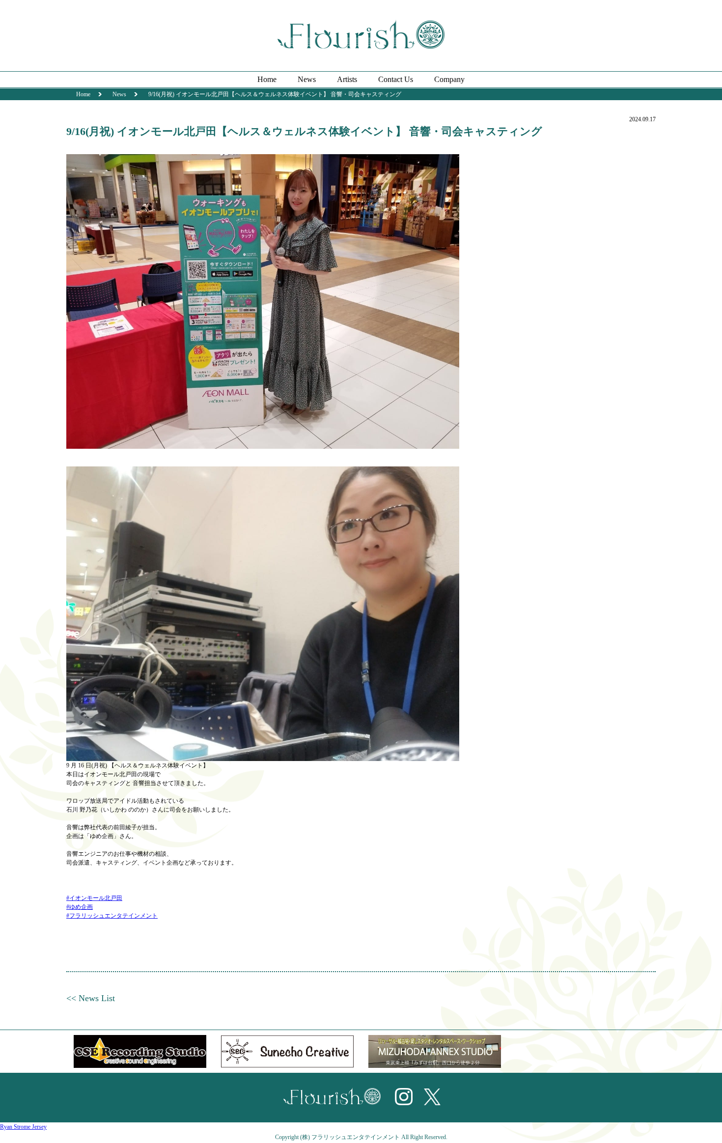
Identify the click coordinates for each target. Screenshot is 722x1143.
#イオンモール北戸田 (94, 898)
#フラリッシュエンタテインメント (112, 915)
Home (267, 79)
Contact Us (395, 79)
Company (449, 79)
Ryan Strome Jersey (23, 1126)
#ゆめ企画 (79, 906)
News (307, 79)
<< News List (90, 998)
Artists (347, 79)
